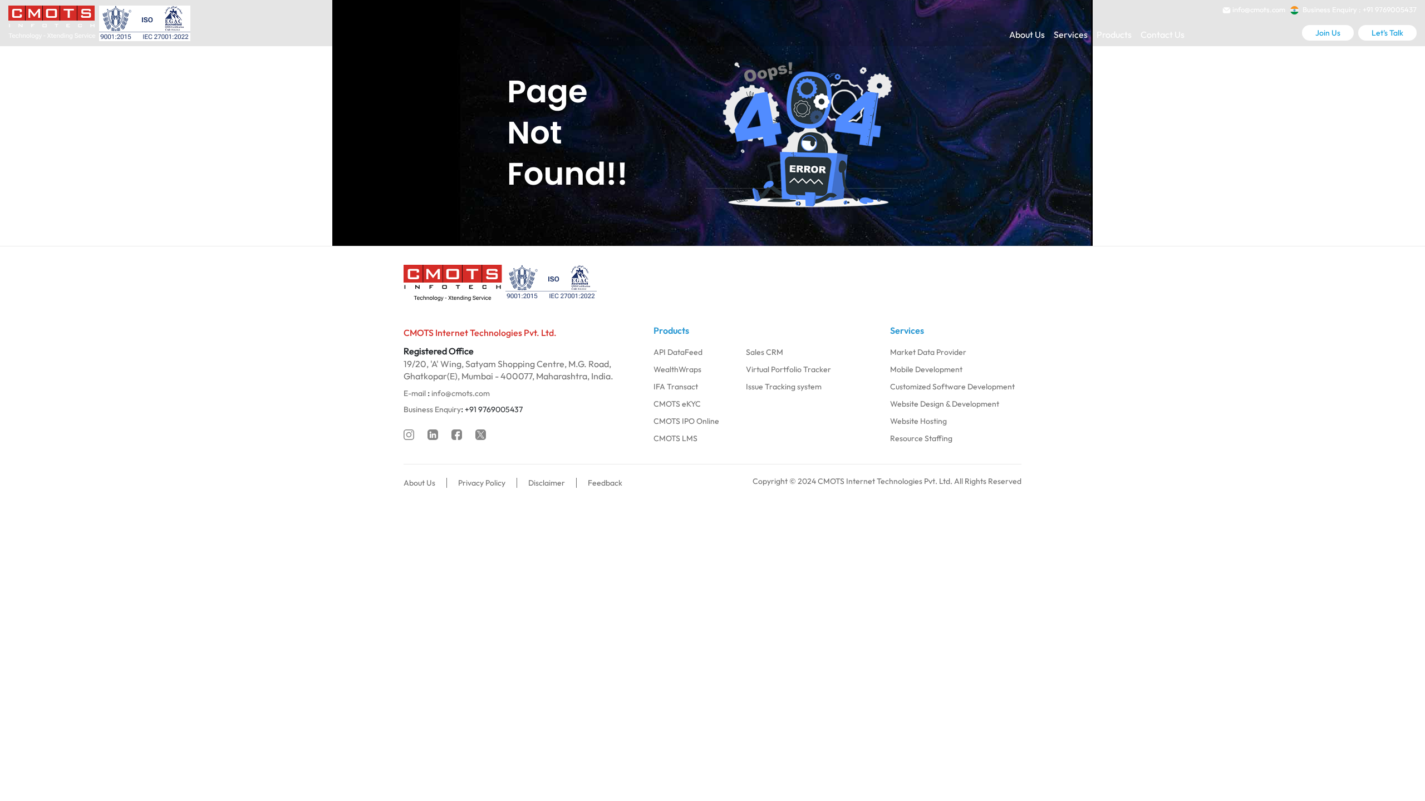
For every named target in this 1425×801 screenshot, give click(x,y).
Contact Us (1163, 34)
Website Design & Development (944, 404)
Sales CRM (764, 352)
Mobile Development (926, 369)
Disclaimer (546, 483)
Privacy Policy (481, 483)
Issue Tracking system (784, 387)
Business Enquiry (432, 409)
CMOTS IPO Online (686, 421)
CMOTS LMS (675, 438)
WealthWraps (677, 369)
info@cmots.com (460, 393)
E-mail (415, 393)
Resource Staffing (921, 438)
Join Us (1327, 33)
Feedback (605, 483)
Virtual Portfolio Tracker (788, 369)
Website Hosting (918, 421)
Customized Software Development (952, 387)
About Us (1027, 34)
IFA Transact (675, 387)
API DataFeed (677, 352)
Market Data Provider (928, 352)
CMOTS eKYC (677, 404)
